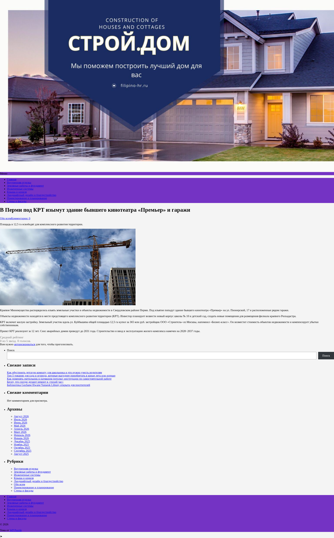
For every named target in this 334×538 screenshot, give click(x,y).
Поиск (11, 350)
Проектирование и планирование (27, 198)
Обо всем (5, 218)
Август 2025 (21, 453)
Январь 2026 (21, 438)
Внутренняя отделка (19, 182)
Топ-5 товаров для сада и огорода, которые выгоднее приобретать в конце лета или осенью (61, 375)
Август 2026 (21, 416)
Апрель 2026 (21, 428)
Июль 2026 (20, 419)
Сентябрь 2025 (22, 450)
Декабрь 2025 (22, 441)
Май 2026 (19, 425)
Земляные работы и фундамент (25, 185)
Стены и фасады (16, 201)
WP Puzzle (16, 530)
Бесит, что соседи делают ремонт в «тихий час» (35, 381)
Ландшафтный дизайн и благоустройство (31, 195)
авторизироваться (24, 344)
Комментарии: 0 (20, 218)
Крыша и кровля (17, 191)
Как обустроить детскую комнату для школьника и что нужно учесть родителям (54, 372)
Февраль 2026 (22, 435)
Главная (11, 179)
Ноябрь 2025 (21, 444)
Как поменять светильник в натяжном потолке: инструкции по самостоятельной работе (59, 378)
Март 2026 (20, 432)
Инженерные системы (20, 188)
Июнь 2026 (20, 422)
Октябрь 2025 (22, 447)
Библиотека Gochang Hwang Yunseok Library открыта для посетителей (48, 385)
